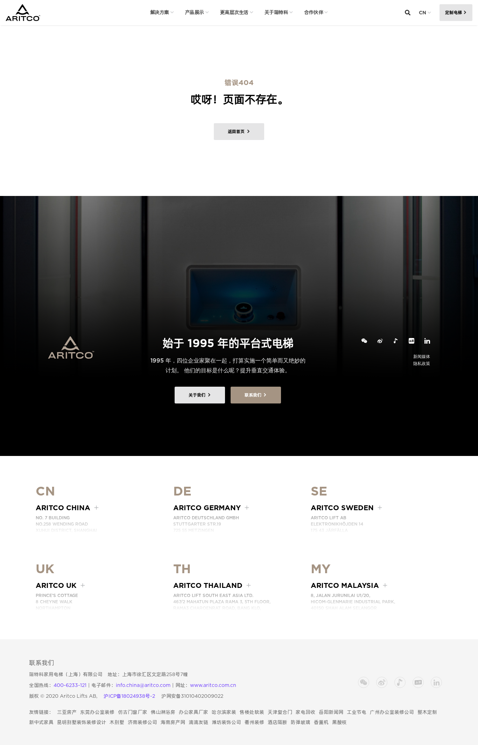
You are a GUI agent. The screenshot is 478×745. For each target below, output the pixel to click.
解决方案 (159, 12)
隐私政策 (421, 363)
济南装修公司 (142, 722)
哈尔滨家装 (224, 712)
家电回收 (305, 712)
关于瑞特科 (276, 12)
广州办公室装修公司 (392, 712)
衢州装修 (254, 722)
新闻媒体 (421, 356)
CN (422, 12)
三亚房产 (67, 712)
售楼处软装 (252, 712)
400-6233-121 (70, 685)
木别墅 (117, 722)
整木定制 (427, 712)
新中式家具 (41, 722)
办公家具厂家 (193, 712)
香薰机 (321, 722)
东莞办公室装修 (97, 712)
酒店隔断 (277, 722)
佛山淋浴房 (163, 712)
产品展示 (194, 12)
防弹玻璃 (300, 722)
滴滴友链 (198, 722)
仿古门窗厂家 (132, 712)
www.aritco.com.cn (213, 685)
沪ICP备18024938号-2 (129, 696)
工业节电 (356, 712)
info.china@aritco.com (143, 685)
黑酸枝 (339, 722)
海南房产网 (173, 722)
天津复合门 (280, 712)
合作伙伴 (313, 12)
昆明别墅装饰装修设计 (81, 722)
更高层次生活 (234, 12)
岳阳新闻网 (331, 712)
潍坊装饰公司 (226, 722)
